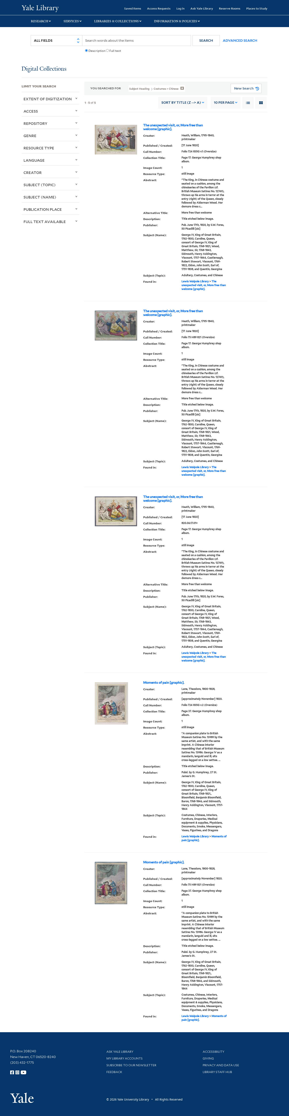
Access (30, 111)
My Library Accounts (124, 1058)
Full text (115, 50)
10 (224, 103)
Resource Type (38, 147)
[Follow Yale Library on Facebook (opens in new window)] (12, 1072)
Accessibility (213, 1051)
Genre (29, 135)
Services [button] (71, 21)
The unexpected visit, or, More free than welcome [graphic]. (173, 127)
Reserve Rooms (229, 8)
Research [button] (39, 21)
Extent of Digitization (47, 98)
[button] (206, 40)
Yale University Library (40, 8)
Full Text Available (44, 221)
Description (96, 50)
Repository (35, 123)
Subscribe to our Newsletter (131, 1065)
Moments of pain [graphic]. (163, 683)
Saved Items (132, 8)
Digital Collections (44, 69)
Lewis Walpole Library (195, 281)
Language (34, 160)
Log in (180, 8)
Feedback (114, 1072)
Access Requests (159, 8)
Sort (181, 103)
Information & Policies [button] (175, 21)
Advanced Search (240, 41)
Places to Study (256, 8)
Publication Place (42, 209)
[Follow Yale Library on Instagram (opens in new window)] (17, 1072)
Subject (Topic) (39, 184)
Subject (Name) (39, 197)
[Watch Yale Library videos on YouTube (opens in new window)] (23, 1072)
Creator (32, 172)
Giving (208, 1058)
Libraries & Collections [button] (116, 21)
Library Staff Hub (217, 1072)
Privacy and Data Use (221, 1065)
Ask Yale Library (201, 8)
